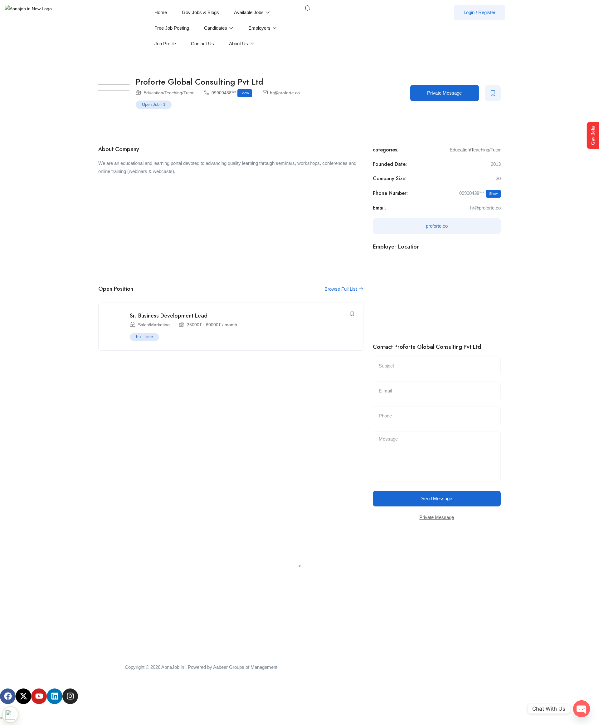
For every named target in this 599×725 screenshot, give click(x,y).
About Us (239, 43)
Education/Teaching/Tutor (169, 92)
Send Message (436, 498)
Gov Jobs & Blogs (200, 12)
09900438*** (230, 92)
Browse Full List (341, 289)
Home (160, 12)
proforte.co (437, 226)
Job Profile (165, 43)
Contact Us (202, 43)
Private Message (444, 93)
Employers (260, 28)
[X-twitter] (23, 696)
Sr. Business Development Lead (168, 316)
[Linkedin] (54, 696)
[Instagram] (70, 696)
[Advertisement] (230, 225)
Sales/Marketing (154, 324)
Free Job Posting (171, 28)
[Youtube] (39, 696)
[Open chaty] (581, 708)
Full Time (144, 336)
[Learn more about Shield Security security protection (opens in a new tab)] (10, 714)
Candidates (216, 28)
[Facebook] (8, 696)
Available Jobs (249, 12)
